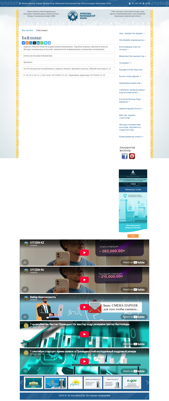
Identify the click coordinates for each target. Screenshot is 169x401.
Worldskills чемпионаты (131, 40)
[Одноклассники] (27, 42)
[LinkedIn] (38, 42)
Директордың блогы (130, 108)
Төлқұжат (124, 62)
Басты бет (27, 30)
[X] (34, 42)
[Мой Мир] (30, 42)
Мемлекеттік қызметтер (68, 3)
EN (140, 3)
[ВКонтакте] (23, 42)
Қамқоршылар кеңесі (130, 136)
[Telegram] (49, 42)
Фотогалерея (88, 3)
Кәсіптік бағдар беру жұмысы (130, 100)
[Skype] (45, 42)
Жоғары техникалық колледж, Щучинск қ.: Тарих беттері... (130, 127)
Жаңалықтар (28, 3)
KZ (133, 3)
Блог (109, 3)
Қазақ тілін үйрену (129, 76)
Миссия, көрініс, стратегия (127, 116)
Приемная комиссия (130, 83)
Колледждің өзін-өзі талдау (129, 48)
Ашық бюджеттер (45, 3)
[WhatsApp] (41, 42)
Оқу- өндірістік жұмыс (131, 33)
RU (136, 3)
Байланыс (101, 3)
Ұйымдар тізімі (133, 189)
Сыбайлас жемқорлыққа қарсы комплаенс (132, 91)
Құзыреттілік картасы (130, 69)
